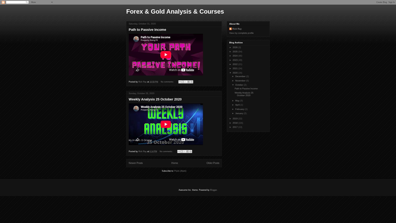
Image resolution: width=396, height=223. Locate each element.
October (239, 85)
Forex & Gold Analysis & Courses (175, 11)
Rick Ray (237, 29)
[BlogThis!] (182, 81)
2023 (235, 60)
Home (174, 163)
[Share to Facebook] (188, 81)
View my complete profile (241, 33)
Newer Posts (136, 163)
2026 (235, 47)
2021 (235, 68)
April (237, 105)
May (237, 100)
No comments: (167, 82)
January (239, 113)
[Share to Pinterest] (191, 81)
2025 (235, 51)
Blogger (213, 190)
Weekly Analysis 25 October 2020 (155, 99)
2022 (235, 64)
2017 (235, 127)
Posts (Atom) (180, 171)
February (240, 109)
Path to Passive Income (147, 30)
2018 (235, 123)
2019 (235, 118)
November (240, 80)
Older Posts (213, 163)
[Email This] (179, 81)
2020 (235, 72)
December (240, 76)
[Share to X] (185, 81)
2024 (235, 55)
